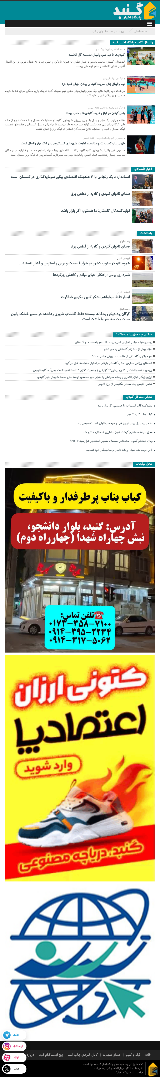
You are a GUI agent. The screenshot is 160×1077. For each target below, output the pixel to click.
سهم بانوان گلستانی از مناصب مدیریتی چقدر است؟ (122, 356)
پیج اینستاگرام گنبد (51, 1055)
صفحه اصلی (140, 31)
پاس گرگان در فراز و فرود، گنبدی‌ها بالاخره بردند (95, 113)
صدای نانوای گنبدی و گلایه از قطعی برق (100, 194)
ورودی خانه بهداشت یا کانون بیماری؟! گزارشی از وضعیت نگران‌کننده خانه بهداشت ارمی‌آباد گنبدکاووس (92, 370)
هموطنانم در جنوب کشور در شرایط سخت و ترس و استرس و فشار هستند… (74, 263)
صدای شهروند (111, 1055)
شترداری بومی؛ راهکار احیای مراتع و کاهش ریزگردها (91, 275)
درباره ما (29, 1055)
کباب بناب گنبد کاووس (139, 414)
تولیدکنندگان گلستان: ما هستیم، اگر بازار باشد (95, 210)
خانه (148, 1055)
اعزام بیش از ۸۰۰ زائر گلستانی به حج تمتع (128, 349)
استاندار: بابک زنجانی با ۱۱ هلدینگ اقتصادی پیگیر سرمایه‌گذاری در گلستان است (70, 177)
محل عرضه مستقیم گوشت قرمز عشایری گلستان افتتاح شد (118, 432)
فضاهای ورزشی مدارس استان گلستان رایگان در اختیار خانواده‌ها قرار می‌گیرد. (108, 363)
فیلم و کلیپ (132, 1055)
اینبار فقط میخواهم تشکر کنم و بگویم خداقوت (95, 297)
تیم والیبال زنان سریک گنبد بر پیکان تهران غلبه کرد (93, 84)
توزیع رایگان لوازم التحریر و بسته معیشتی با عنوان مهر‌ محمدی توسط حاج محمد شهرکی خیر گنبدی (94, 377)
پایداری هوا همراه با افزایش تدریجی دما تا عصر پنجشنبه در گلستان (113, 342)
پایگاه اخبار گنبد (120, 1072)
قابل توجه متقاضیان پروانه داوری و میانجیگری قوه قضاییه (119, 449)
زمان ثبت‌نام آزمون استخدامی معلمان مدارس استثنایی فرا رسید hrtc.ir (111, 440)
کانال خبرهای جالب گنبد (83, 1055)
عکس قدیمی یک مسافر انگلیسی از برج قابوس (125, 383)
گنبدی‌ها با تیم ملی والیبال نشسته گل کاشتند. (96, 55)
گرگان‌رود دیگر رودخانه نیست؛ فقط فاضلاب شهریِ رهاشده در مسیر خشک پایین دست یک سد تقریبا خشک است (70, 317)
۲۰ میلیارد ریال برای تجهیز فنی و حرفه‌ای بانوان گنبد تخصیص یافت (114, 423)
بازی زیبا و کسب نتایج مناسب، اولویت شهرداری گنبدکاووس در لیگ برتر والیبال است (73, 143)
